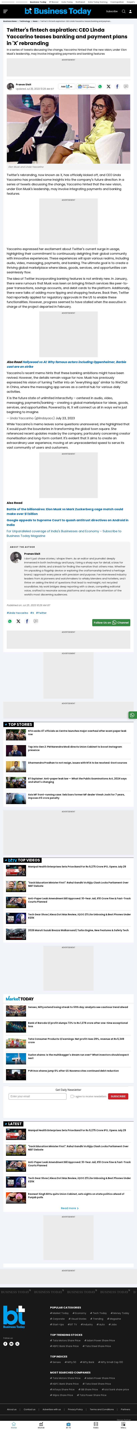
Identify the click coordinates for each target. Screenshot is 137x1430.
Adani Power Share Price (101, 1340)
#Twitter (41, 613)
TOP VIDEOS (29, 860)
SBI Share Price (89, 1389)
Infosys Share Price (64, 1389)
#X (32, 613)
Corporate (59, 1318)
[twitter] (17, 1344)
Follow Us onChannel (111, 623)
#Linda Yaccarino (17, 613)
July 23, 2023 (65, 418)
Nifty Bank (88, 1362)
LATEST (15, 1124)
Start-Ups (58, 1324)
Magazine (115, 1318)
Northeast (80, 2)
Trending (98, 1318)
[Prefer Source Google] (66, 86)
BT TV (73, 1324)
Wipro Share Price (63, 1395)
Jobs (114, 1324)
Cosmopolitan (117, 2)
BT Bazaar (53, 2)
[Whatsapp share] (100, 87)
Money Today (121, 1313)
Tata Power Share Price (93, 1395)
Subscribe (112, 11)
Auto (102, 1324)
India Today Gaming (97, 2)
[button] (123, 1425)
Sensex (57, 1362)
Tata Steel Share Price (98, 1346)
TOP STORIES (20, 724)
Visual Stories (78, 1318)
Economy (80, 1313)
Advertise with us (52, 1409)
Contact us (29, 1409)
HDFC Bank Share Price (66, 1346)
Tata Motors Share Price (67, 1340)
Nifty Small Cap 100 (112, 1362)
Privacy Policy (75, 1409)
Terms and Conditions (102, 1409)
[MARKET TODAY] (20, 999)
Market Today (61, 1313)
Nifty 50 (71, 1362)
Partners (125, 1409)
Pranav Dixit (23, 84)
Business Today (38, 2)
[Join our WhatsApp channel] (132, 718)
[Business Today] (58, 11)
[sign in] (130, 11)
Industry (88, 1324)
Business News (10, 21)
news (35, 21)
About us (12, 1409)
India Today (67, 2)
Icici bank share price (116, 1389)
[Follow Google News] (86, 86)
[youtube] (11, 1344)
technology (24, 21)
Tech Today (100, 1313)
